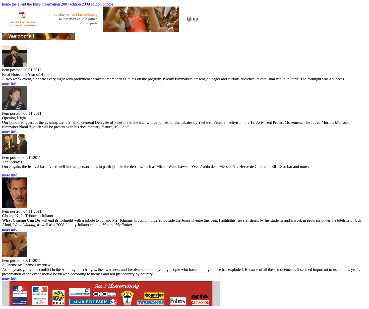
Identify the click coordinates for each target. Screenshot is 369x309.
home (6, 4)
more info (9, 83)
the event (19, 4)
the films (34, 4)
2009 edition (92, 4)
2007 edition (71, 4)
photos (108, 4)
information (51, 4)
